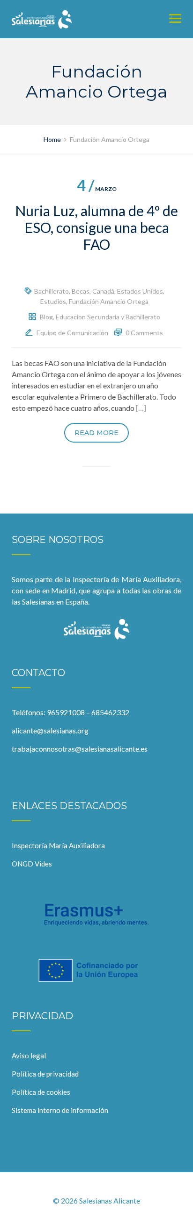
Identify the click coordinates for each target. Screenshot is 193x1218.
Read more (96, 433)
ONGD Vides (32, 863)
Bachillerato (51, 291)
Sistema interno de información (60, 1110)
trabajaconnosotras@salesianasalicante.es (80, 748)
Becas (80, 291)
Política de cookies (41, 1092)
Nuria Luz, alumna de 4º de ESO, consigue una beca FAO (96, 227)
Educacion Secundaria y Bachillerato (108, 317)
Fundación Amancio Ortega (108, 301)
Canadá (103, 291)
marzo (97, 188)
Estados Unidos (140, 291)
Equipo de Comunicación (72, 333)
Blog (46, 317)
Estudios (53, 301)
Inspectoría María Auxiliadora (58, 845)
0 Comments (144, 333)
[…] (141, 407)
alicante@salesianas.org (50, 730)
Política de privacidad (45, 1074)
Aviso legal (29, 1055)
